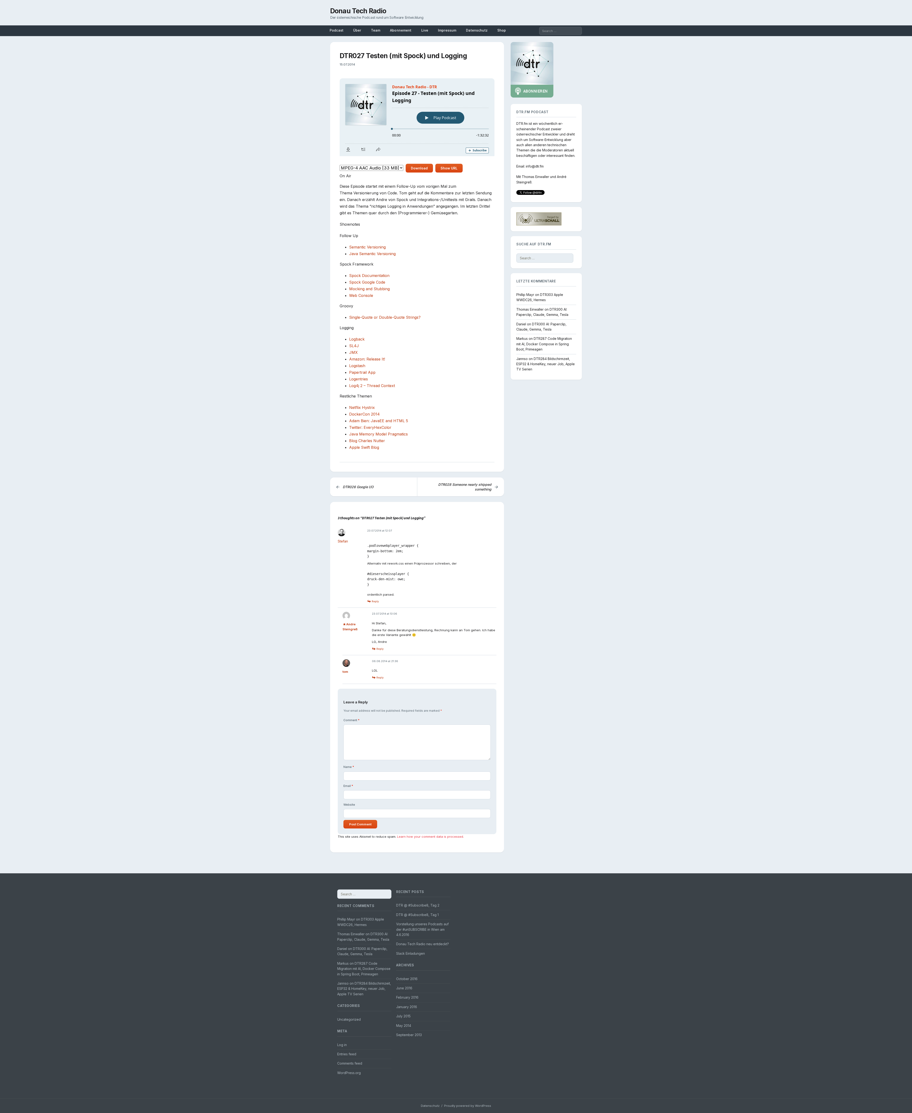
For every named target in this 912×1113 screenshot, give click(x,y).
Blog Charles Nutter (367, 440)
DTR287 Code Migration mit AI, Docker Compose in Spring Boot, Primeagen (544, 344)
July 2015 (403, 1016)
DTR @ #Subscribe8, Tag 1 (417, 915)
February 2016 (407, 997)
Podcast (336, 30)
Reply (375, 601)
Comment (351, 720)
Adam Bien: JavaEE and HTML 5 (378, 420)
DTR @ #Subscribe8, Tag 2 (417, 905)
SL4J (354, 345)
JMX (353, 352)
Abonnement (400, 30)
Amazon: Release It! (367, 359)
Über (357, 30)
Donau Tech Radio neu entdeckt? (422, 944)
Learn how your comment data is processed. (430, 836)
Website (349, 804)
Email (348, 786)
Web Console (361, 295)
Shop (501, 30)
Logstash (357, 365)
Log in (342, 1045)
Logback (357, 339)
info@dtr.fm (535, 166)
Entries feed (346, 1054)
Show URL (449, 168)
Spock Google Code (367, 282)
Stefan (343, 541)
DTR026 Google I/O (355, 486)
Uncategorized (349, 1019)
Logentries (358, 379)
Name (348, 767)
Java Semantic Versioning (372, 253)
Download (419, 168)
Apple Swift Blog (364, 447)
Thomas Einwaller (535, 177)
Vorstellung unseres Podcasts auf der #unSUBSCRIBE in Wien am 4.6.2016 (422, 929)
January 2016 (406, 1007)
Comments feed (349, 1063)
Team (375, 30)
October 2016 (407, 979)
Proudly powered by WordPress (467, 1106)
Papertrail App (362, 372)
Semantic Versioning (367, 247)
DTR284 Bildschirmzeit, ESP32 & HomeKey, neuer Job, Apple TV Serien (545, 363)
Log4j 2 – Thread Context (372, 385)
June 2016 (404, 988)
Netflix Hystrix (362, 407)
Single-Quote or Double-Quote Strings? (385, 317)
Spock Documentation (369, 275)
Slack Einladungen (410, 953)
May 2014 (403, 1026)
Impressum (447, 30)
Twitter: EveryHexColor (370, 427)
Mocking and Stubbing (369, 288)
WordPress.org (349, 1073)
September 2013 (409, 1035)
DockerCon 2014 (364, 414)
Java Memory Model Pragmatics (378, 434)
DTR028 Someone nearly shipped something (468, 486)
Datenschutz (477, 30)
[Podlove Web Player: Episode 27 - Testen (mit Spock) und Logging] (417, 117)
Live (424, 30)
